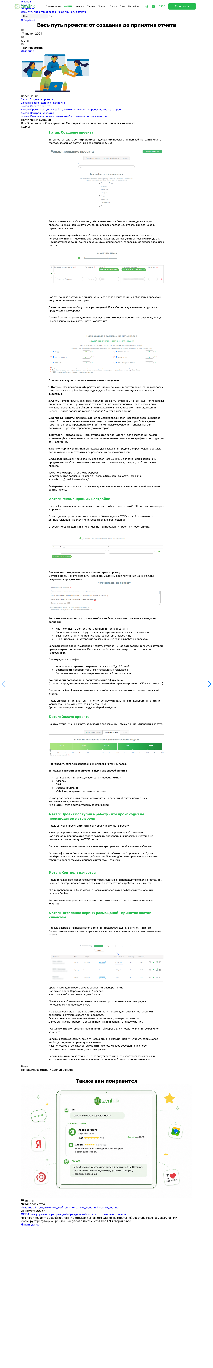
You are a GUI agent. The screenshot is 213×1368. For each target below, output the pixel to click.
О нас (122, 6)
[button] (210, 684)
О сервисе (28, 20)
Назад (25, 1066)
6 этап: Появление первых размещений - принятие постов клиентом (64, 116)
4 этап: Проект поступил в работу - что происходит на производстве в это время (71, 109)
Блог (112, 6)
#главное (27, 51)
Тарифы (91, 6)
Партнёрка (133, 6)
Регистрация (182, 6)
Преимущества (53, 6)
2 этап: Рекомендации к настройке (43, 102)
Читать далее (30, 1224)
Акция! (68, 6)
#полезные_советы (82, 1207)
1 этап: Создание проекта (37, 99)
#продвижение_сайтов (51, 1207)
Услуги (102, 6)
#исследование (108, 1207)
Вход (162, 6)
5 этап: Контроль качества (37, 113)
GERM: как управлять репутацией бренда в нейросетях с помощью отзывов (73, 1214)
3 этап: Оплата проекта (35, 106)
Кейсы (79, 6)
